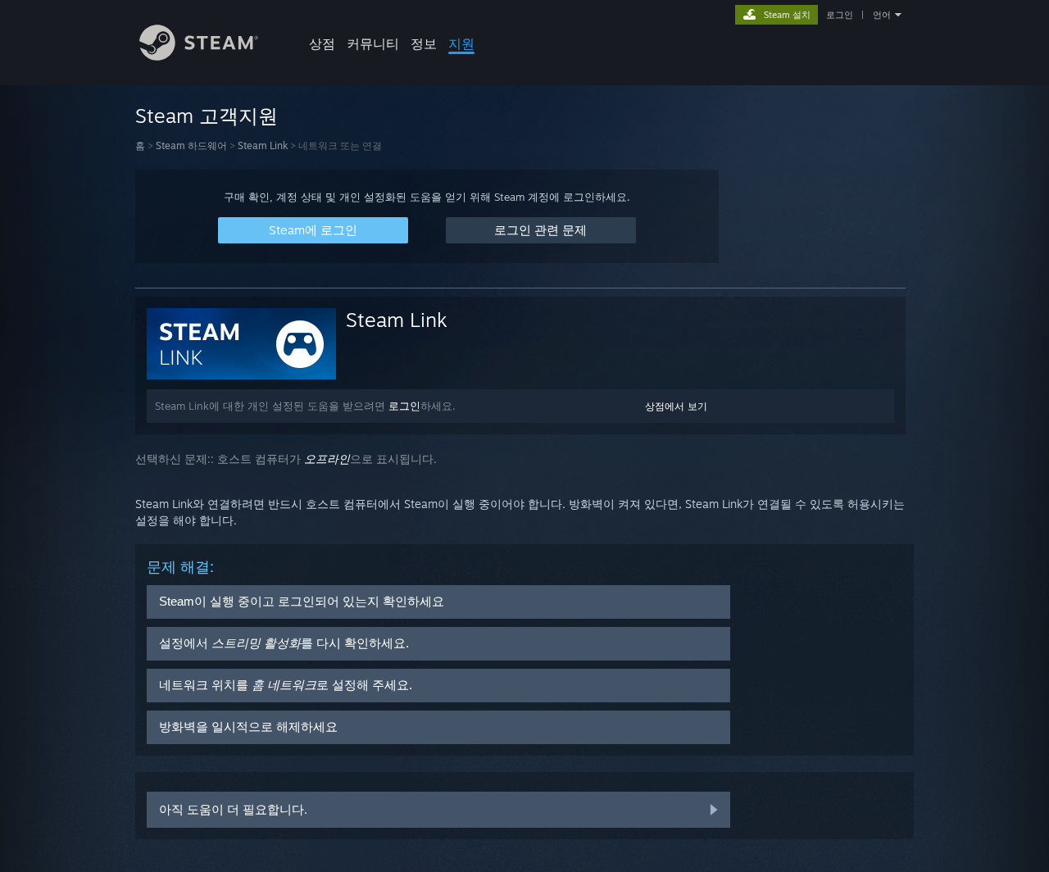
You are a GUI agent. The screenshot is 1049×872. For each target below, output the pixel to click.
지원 (461, 43)
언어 (882, 14)
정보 (424, 43)
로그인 (839, 14)
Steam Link (263, 145)
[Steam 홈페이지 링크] (198, 56)
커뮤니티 (373, 43)
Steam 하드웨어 (191, 145)
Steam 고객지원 (206, 115)
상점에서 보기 (676, 406)
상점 (322, 43)
